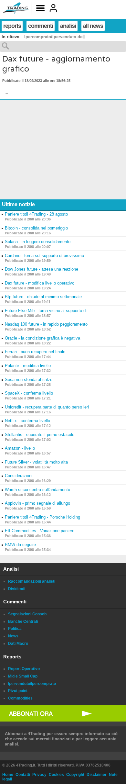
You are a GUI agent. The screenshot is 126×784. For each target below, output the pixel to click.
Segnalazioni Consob (27, 614)
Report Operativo (24, 668)
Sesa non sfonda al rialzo (28, 379)
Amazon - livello (20, 448)
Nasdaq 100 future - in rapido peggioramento (46, 324)
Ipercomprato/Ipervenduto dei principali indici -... (73, 36)
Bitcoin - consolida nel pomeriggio (36, 228)
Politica (15, 628)
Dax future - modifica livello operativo (39, 283)
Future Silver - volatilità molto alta (36, 462)
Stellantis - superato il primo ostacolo (39, 434)
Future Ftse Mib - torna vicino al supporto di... (47, 310)
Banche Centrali (23, 621)
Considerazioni (18, 475)
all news (93, 26)
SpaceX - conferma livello (29, 393)
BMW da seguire (20, 544)
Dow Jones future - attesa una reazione (41, 269)
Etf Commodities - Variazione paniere (39, 530)
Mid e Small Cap (22, 676)
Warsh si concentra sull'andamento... (39, 489)
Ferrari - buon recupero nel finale (35, 351)
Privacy (39, 774)
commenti (40, 26)
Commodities (20, 698)
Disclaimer (97, 774)
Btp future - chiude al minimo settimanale (43, 296)
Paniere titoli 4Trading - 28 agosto (36, 214)
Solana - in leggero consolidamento (37, 241)
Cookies (56, 774)
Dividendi (16, 589)
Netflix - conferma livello (27, 420)
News (13, 636)
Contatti (23, 774)
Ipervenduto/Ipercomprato (32, 683)
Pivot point (17, 691)
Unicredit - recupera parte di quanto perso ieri (47, 407)
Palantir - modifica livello (28, 365)
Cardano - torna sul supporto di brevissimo (44, 255)
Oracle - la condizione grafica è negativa (42, 338)
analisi (68, 26)
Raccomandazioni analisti (31, 581)
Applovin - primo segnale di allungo (37, 503)
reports (12, 26)
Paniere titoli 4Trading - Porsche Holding (42, 517)
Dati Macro (18, 643)
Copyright (75, 774)
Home (7, 774)
